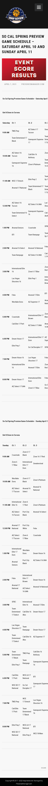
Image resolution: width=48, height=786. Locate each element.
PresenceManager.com (24, 784)
